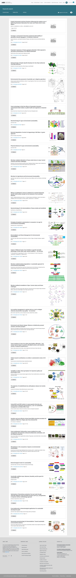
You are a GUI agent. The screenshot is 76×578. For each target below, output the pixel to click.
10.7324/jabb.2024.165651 (17, 350)
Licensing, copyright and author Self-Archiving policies (46, 566)
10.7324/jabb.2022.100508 (17, 227)
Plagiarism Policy (43, 554)
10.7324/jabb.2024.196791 (17, 423)
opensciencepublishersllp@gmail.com (65, 550)
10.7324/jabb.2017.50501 (17, 68)
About (64, 2)
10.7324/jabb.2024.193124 (17, 391)
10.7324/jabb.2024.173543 (17, 377)
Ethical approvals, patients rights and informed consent (46, 568)
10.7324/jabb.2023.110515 (17, 270)
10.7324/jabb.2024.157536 (17, 314)
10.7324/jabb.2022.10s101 (17, 181)
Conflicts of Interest (43, 559)
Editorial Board (37, 2)
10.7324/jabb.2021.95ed (16, 149)
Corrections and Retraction (44, 556)
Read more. (7, 551)
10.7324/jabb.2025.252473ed (17, 466)
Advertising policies (43, 570)
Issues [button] (41, 2)
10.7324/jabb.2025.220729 (17, 439)
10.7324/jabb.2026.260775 (17, 527)
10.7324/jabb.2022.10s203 (17, 166)
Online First (15, 12)
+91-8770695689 (62, 557)
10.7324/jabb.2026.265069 (17, 500)
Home (32, 2)
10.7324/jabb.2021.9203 (16, 113)
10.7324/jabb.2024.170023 (17, 363)
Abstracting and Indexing (26, 553)
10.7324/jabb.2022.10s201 (17, 241)
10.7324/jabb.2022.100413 (17, 200)
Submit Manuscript (55, 2)
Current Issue (6, 12)
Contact (60, 2)
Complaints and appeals (44, 561)
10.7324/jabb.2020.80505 (17, 84)
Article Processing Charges (26, 555)
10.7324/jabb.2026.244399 (17, 481)
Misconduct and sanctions (44, 563)
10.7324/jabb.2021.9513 (16, 137)
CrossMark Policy (43, 552)
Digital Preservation (43, 550)
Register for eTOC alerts (63, 12)
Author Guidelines (47, 2)
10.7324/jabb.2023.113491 (17, 291)
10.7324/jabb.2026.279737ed (17, 513)
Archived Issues (24, 545)
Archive (24, 12)
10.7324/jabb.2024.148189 (17, 331)
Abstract (14, 30)
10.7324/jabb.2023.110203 (17, 256)
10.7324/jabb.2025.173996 (17, 453)
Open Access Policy (43, 545)
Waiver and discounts (43, 548)
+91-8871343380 (62, 547)
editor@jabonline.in (62, 546)
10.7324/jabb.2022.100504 (17, 212)
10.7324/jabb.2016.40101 (17, 42)
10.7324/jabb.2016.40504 (17, 55)
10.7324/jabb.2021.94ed (16, 124)
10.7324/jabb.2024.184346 (17, 410)
